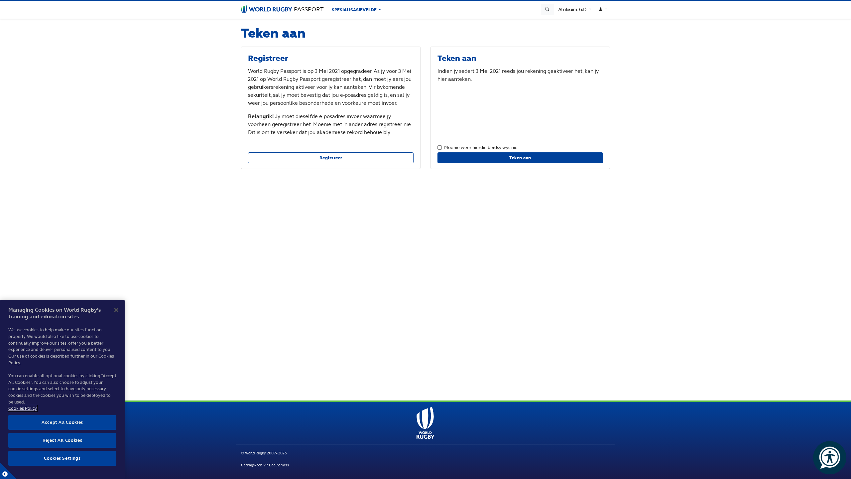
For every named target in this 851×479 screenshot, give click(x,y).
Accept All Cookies (62, 422)
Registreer (330, 158)
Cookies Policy (22, 408)
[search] (547, 9)
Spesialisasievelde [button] (355, 10)
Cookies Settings (8, 470)
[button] (574, 9)
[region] (62, 389)
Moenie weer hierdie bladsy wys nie (481, 147)
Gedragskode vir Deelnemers (265, 465)
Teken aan (520, 158)
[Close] (116, 310)
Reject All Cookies (62, 440)
